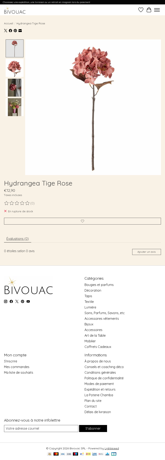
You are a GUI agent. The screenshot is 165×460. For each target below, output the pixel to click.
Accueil (8, 23)
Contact (91, 406)
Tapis (88, 296)
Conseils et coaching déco (104, 367)
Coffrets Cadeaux (98, 347)
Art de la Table (95, 335)
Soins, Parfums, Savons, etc (105, 313)
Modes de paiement (99, 384)
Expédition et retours (100, 389)
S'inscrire (10, 361)
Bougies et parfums (99, 285)
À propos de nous (98, 361)
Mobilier (90, 341)
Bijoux (89, 324)
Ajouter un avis (146, 251)
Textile (89, 302)
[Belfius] (100, 454)
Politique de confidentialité (104, 378)
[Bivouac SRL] (15, 10)
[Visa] (62, 454)
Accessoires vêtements (102, 319)
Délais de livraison (98, 412)
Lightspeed (112, 448)
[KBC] (107, 454)
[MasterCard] (56, 454)
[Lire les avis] (17, 203)
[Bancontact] (82, 454)
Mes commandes (16, 367)
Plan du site (93, 401)
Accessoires (93, 330)
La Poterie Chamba (99, 395)
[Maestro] (75, 454)
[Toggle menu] (157, 10)
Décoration (93, 290)
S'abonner (93, 428)
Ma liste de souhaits (18, 372)
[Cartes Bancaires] (113, 454)
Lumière (90, 307)
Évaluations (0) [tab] (17, 239)
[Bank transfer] (69, 454)
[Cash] (49, 454)
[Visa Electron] (94, 454)
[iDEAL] (88, 454)
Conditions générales (100, 372)
